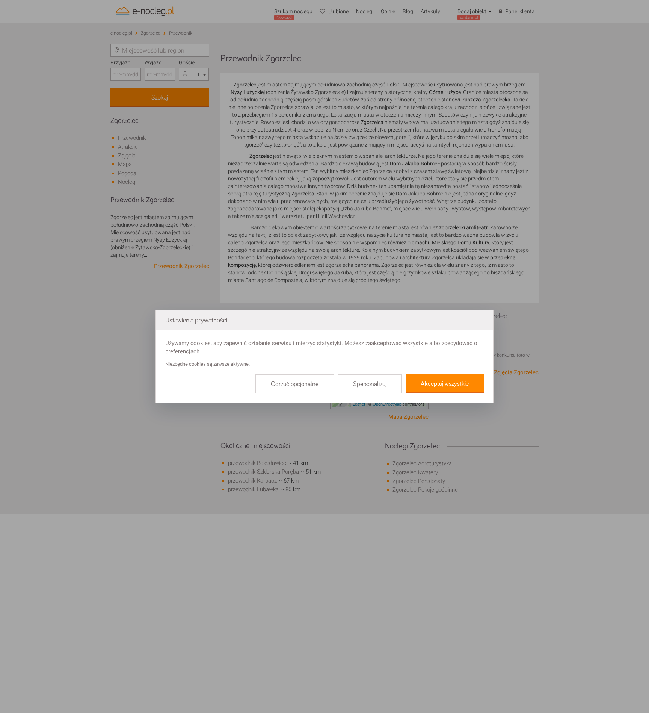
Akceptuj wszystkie (445, 383)
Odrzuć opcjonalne (294, 384)
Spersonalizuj (369, 384)
